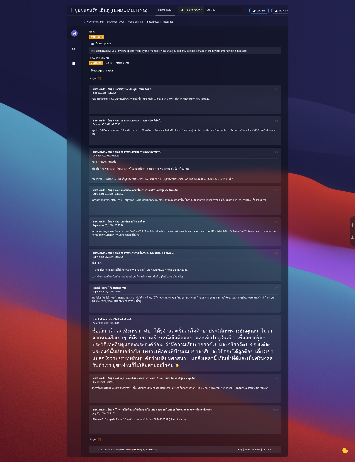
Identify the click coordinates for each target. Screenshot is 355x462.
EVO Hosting (151, 450)
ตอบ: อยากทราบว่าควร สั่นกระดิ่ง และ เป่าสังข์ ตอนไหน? (144, 253)
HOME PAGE (165, 10)
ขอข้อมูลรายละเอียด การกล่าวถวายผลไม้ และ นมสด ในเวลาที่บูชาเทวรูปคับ (155, 378)
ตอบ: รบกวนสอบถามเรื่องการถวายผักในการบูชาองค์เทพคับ (146, 190)
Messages (95, 62)
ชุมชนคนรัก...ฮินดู (102, 89)
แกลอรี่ (96, 287)
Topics (108, 62)
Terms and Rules (252, 449)
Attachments (122, 62)
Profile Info (96, 36)
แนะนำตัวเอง (100, 319)
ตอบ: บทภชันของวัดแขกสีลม (130, 221)
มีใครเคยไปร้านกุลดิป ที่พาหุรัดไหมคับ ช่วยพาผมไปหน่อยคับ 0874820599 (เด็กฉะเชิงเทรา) (163, 409)
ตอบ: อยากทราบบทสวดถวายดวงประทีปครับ (138, 120)
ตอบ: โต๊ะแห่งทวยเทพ (114, 287)
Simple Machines (123, 450)
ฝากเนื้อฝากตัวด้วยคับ (120, 319)
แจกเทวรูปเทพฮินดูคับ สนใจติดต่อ (133, 89)
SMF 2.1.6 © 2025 (106, 450)
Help (240, 449)
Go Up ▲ (267, 449)
